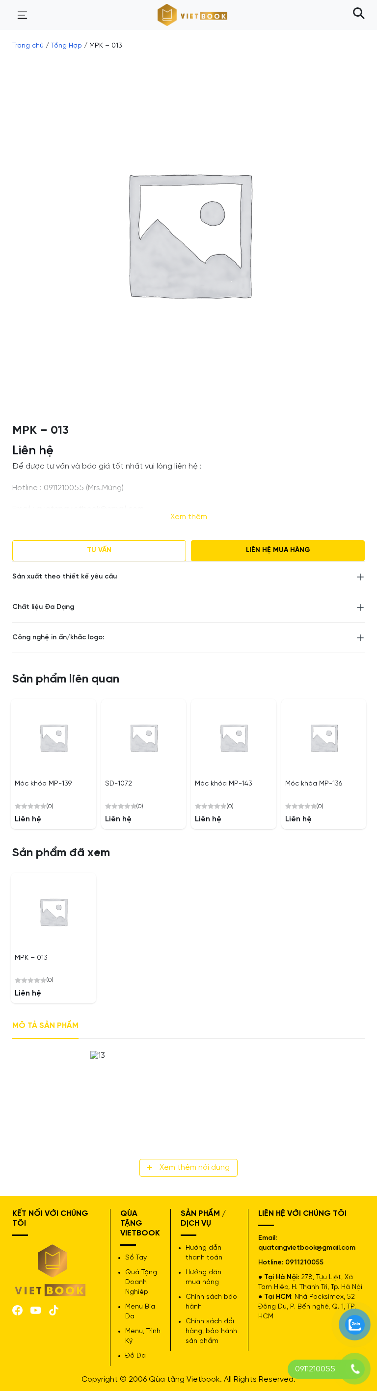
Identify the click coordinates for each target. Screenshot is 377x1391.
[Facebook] (17, 1309)
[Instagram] (54, 1309)
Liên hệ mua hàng (278, 550)
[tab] (45, 1026)
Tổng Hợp (66, 46)
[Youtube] (35, 1309)
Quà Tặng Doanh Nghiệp (141, 1282)
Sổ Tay (136, 1257)
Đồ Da (135, 1356)
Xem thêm (188, 517)
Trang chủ (28, 46)
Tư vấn (99, 550)
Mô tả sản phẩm (45, 1026)
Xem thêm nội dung (195, 1167)
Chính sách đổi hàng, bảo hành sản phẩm (211, 1331)
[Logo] (50, 1269)
